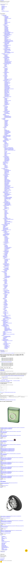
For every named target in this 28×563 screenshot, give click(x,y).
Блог (2, 9)
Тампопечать (12, 375)
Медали (4, 105)
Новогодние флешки (5, 227)
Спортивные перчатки (7, 82)
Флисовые (6, 297)
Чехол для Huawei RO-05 (3, 436)
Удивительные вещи (5, 339)
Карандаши (4, 141)
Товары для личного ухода (8, 194)
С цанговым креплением (8, 100)
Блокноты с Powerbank (7, 132)
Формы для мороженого (8, 180)
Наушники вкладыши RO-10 (3, 527)
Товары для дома (5, 195)
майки (5, 314)
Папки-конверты (7, 160)
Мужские (6, 70)
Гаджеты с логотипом (6, 35)
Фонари (6, 327)
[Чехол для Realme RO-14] (3, 441)
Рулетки (4, 332)
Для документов (7, 267)
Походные (6, 244)
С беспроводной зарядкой (8, 18)
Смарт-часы (6, 76)
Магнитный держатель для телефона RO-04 (5, 477)
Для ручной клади (7, 242)
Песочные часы (5, 337)
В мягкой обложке (7, 130)
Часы (5, 206)
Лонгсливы (4, 312)
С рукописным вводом (7, 47)
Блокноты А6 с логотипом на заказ (9, 148)
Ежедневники (5, 127)
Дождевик (6, 281)
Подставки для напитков (8, 170)
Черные (6, 152)
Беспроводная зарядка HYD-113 (4, 485)
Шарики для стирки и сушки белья (9, 219)
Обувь (4, 289)
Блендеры (6, 177)
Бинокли (6, 64)
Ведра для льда (6, 173)
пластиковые (6, 348)
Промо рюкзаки (7, 266)
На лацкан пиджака (7, 103)
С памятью (6, 48)
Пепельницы (6, 201)
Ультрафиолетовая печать (17, 375)
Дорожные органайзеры (6, 234)
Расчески (6, 200)
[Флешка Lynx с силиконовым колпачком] (5, 531)
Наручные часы (5, 75)
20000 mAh (6, 23)
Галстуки (4, 311)
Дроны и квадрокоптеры (8, 39)
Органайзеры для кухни (8, 185)
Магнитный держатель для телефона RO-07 (5, 473)
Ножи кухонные (7, 183)
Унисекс (6, 74)
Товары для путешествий (6, 57)
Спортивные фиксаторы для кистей (9, 88)
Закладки (4, 163)
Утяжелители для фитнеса (8, 96)
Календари (4, 164)
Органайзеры (6, 133)
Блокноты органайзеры (7, 153)
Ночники (4, 334)
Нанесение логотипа (4, 6)
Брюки (4, 309)
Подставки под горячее (7, 189)
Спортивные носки (7, 95)
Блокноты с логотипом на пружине (9, 149)
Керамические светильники (8, 329)
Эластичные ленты (7, 81)
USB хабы (6, 44)
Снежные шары (5, 225)
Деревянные (6, 26)
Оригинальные (6, 27)
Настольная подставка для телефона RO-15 (5, 459)
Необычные (6, 69)
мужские (6, 300)
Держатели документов (6, 140)
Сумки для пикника (7, 233)
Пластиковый (6, 16)
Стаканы (6, 211)
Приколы (4, 338)
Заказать (1, 430)
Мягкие (6, 155)
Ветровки (6, 282)
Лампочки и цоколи (7, 328)
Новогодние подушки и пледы (7, 229)
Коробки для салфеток (7, 181)
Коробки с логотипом (6, 344)
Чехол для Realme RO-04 (3, 445)
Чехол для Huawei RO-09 (3, 432)
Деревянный (6, 17)
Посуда (4, 209)
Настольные (6, 138)
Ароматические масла (7, 204)
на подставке (6, 125)
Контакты (3, 540)
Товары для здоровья (5, 54)
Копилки (6, 196)
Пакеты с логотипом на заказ (6, 343)
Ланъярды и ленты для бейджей (7, 318)
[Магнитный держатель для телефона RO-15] (6, 463)
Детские (6, 275)
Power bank (4, 15)
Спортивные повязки (7, 83)
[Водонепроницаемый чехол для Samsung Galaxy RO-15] (7, 450)
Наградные (6, 107)
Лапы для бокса (7, 94)
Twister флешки (6, 30)
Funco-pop (4, 323)
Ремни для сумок (5, 256)
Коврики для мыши (7, 33)
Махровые (6, 306)
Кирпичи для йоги (7, 92)
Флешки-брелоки (7, 31)
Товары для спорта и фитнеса (7, 80)
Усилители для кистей (7, 87)
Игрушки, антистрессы (5, 320)
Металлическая (6, 213)
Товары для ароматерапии (6, 202)
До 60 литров (6, 240)
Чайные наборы (7, 176)
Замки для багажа (7, 59)
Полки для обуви (7, 207)
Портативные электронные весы (9, 40)
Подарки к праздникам (4, 224)
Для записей (6, 46)
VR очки (6, 38)
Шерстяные (6, 301)
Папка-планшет (7, 157)
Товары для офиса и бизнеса (6, 136)
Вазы (5, 199)
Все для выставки (4, 315)
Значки (4, 97)
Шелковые (6, 305)
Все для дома (3, 168)
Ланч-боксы (6, 175)
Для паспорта (6, 112)
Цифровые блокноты (5, 45)
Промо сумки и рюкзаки (6, 264)
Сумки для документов (6, 263)
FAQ (2, 537)
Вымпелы (4, 114)
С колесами (6, 236)
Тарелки (6, 215)
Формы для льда (7, 179)
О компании (3, 536)
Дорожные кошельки (5, 251)
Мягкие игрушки (5, 322)
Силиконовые (6, 28)
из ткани (6, 342)
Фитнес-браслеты (7, 37)
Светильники (5, 326)
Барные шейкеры (7, 169)
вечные (5, 165)
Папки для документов (6, 156)
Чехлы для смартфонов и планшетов (9, 52)
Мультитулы (4, 333)
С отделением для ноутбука (8, 247)
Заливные (6, 99)
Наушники (6, 36)
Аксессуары (3, 53)
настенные (6, 167)
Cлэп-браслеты (6, 317)
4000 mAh (6, 20)
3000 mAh (6, 19)
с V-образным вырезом (7, 276)
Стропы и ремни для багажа (8, 61)
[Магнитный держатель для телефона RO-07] (6, 472)
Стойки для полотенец (7, 186)
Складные (6, 68)
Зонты (4, 67)
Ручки (4, 119)
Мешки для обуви (7, 231)
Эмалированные (7, 104)
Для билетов (6, 252)
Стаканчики (6, 210)
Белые (5, 126)
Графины (6, 216)
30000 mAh (6, 24)
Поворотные (6, 122)
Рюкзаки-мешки (7, 250)
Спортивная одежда (5, 313)
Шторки (6, 222)
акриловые (6, 110)
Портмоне (6, 270)
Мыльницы (6, 220)
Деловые (6, 261)
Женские (6, 73)
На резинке (6, 154)
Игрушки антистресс (5, 321)
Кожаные (6, 262)
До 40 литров (6, 239)
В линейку (6, 151)
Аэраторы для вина (7, 174)
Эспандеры (6, 93)
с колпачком (6, 123)
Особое (3, 335)
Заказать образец (2, 370)
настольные (6, 166)
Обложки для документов (6, 111)
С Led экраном (6, 249)
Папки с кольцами (7, 159)
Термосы (6, 214)
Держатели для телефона (8, 50)
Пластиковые (6, 120)
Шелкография (22, 375)
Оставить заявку (2, 369)
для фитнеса (6, 294)
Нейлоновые (6, 246)
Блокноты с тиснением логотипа (9, 147)
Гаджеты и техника (4, 542)
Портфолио (3, 538)
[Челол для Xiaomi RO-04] (3, 454)
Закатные (6, 98)
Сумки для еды (5, 232)
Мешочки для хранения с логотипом (7, 340)
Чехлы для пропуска (5, 162)
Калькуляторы (5, 137)
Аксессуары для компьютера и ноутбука (8, 32)
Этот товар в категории (5, 379)
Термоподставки (7, 171)
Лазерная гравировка (7, 375)
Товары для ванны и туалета (6, 218)
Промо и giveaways (5, 316)
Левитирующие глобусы (8, 336)
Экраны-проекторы (7, 51)
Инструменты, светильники (5, 325)
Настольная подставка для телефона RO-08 (5, 468)
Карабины (6, 58)
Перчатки (4, 293)
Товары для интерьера (6, 205)
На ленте (6, 108)
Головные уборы (5, 285)
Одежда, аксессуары (4, 271)
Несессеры (6, 257)
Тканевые (6, 254)
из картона (6, 347)
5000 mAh (6, 21)
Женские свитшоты (7, 292)
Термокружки (6, 212)
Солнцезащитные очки (6, 72)
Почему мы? (3, 8)
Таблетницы (6, 55)
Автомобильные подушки (8, 62)
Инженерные (6, 139)
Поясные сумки (5, 255)
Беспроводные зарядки (7, 49)
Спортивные (6, 106)
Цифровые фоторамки (7, 41)
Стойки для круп (7, 191)
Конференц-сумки (7, 265)
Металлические (7, 25)
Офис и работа (3, 118)
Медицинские (6, 307)
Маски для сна (6, 60)
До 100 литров (6, 241)
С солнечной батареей (7, 22)
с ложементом (6, 346)
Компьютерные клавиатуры (8, 34)
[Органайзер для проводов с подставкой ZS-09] (6, 428)
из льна (5, 341)
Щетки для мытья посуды (8, 190)
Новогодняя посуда (5, 228)
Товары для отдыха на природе (7, 63)
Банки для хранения (7, 188)
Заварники (6, 178)
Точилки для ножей (7, 182)
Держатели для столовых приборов (9, 187)
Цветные (6, 142)
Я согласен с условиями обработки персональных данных (8, 392)
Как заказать (3, 7)
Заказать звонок (2, 350)
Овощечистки (6, 184)
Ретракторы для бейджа (6, 319)
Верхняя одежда (5, 280)
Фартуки (4, 288)
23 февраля (4, 226)
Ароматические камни (7, 203)
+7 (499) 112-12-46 (2, 4)
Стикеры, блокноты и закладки (7, 135)
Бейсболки (6, 286)
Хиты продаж (3, 481)
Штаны (4, 284)
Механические (6, 79)
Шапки (5, 287)
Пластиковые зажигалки (8, 117)
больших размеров (7, 277)
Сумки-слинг (6, 260)
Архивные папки (7, 158)
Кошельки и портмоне (6, 269)
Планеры (6, 134)
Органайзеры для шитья (8, 198)
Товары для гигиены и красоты (7, 192)
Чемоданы (4, 235)
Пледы (5, 65)
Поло (4, 278)
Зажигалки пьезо (7, 115)
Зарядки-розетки (7, 43)
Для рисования (6, 144)
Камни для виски (7, 172)
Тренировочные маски (7, 85)
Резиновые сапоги (7, 290)
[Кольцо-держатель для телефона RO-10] (5, 516)
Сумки (4, 258)
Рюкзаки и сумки (4, 230)
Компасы (6, 66)
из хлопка (6, 274)
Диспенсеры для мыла (7, 221)
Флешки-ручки (6, 29)
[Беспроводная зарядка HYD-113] (4, 483)
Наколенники (6, 84)
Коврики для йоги (7, 89)
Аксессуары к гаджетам (6, 42)
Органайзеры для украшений (8, 197)
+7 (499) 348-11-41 (2, 351)
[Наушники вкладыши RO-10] (4, 526)
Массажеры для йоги (7, 90)
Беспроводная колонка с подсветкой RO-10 (5, 523)
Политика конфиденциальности (6, 541)
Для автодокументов (7, 113)
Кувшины (6, 217)
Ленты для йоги (7, 91)
